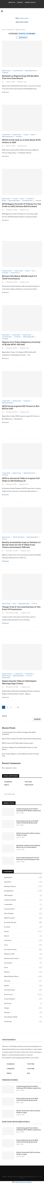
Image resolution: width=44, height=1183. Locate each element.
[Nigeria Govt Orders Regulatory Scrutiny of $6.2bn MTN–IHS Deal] (22, 318)
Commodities (23, 904)
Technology (10, 29)
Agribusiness (23, 877)
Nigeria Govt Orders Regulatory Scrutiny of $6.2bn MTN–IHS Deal (21, 343)
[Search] (39, 11)
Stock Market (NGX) (23, 1017)
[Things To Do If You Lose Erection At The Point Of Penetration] (22, 587)
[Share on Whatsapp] (25, 96)
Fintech (23, 936)
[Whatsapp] (26, 5)
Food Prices (23, 940)
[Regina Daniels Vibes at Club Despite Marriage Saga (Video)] (22, 657)
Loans (23, 967)
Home (4, 29)
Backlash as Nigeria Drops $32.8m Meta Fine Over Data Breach (20, 77)
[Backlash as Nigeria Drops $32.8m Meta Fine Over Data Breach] (22, 54)
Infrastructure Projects (23, 958)
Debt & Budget (23, 913)
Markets (23, 972)
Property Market (23, 999)
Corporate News (23, 909)
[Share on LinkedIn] (23, 96)
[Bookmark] (42, 11)
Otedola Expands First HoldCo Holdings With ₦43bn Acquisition (28, 810)
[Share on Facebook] (16, 96)
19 (18, 707)
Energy (23, 931)
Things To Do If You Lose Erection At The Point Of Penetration (21, 608)
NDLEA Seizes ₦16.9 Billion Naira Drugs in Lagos (17, 743)
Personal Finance (23, 990)
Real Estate (23, 1003)
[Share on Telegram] (27, 96)
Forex (23, 945)
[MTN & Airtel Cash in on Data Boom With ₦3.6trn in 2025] (22, 118)
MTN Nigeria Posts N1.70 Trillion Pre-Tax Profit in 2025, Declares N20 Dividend (21, 205)
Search (4, 716)
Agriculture (23, 882)
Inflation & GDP (23, 954)
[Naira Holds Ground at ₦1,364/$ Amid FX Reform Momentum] (8, 824)
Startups (23, 1012)
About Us (11, 2)
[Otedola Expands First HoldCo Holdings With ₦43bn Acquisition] (8, 812)
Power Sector (23, 994)
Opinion (23, 985)
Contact (20, 2)
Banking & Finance (23, 886)
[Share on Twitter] (19, 96)
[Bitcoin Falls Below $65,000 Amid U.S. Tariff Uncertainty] (22, 254)
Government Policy (23, 949)
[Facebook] (18, 5)
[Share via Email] (29, 96)
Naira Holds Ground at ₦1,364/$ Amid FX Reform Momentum (21, 739)
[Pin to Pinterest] (21, 96)
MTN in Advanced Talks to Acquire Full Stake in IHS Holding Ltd (21, 479)
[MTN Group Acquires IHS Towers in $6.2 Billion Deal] (22, 384)
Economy (23, 927)
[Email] (23, 5)
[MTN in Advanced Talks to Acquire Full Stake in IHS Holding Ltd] (22, 456)
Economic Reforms (23, 922)
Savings (23, 1008)
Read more (5, 92)
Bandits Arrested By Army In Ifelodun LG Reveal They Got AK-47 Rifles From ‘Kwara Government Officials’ (21, 544)
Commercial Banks (23, 900)
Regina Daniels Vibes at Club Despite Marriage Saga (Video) (19, 682)
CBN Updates (23, 895)
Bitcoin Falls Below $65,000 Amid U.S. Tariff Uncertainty (19, 277)
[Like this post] (14, 96)
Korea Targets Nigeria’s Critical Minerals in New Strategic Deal (27, 858)
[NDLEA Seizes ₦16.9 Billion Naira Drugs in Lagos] (8, 836)
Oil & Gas (23, 981)
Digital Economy (23, 918)
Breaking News (23, 891)
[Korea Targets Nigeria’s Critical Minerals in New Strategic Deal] (8, 861)
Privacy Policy (30, 2)
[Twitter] (20, 5)
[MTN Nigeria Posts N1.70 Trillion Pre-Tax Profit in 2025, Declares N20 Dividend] (22, 182)
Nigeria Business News (23, 976)
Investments (23, 963)
